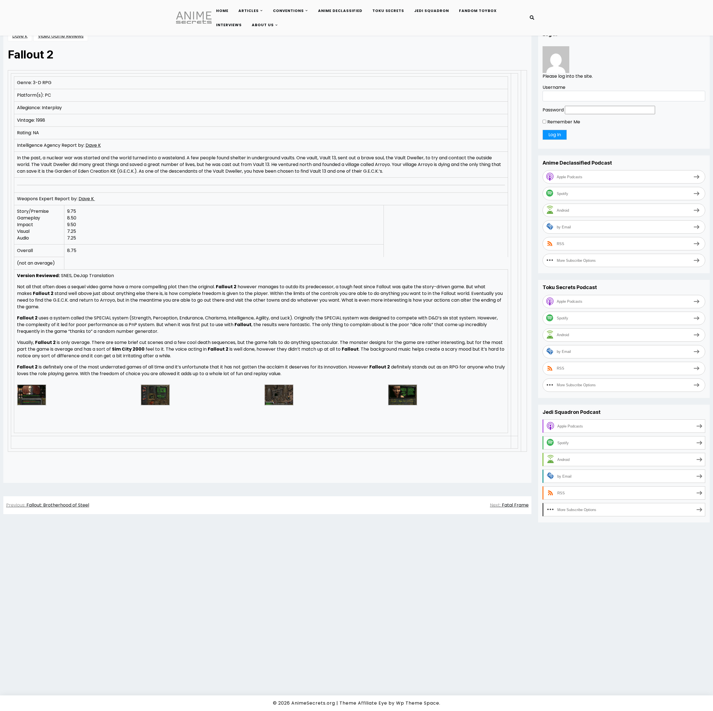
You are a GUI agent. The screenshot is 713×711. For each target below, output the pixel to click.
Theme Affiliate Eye (363, 703)
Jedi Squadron (431, 10)
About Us (263, 25)
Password (553, 110)
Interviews (229, 25)
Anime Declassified (340, 10)
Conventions (288, 10)
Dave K (20, 36)
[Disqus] (267, 597)
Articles (248, 10)
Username (554, 87)
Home (222, 10)
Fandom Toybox (478, 10)
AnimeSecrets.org (313, 703)
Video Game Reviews (61, 36)
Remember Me (563, 122)
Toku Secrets (388, 10)
